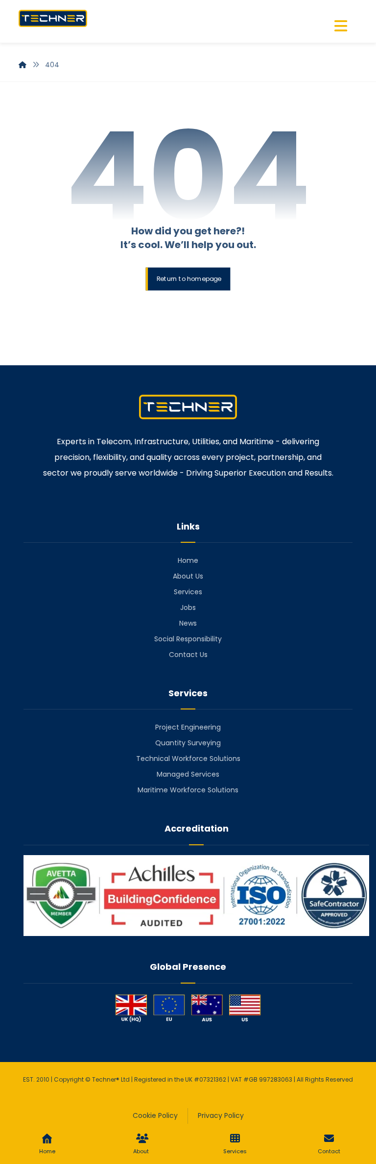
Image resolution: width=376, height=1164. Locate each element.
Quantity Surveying (188, 743)
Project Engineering (188, 727)
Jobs (188, 607)
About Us (188, 576)
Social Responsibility (188, 639)
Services (188, 592)
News (188, 623)
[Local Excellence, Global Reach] (53, 18)
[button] (340, 26)
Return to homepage (189, 279)
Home (188, 560)
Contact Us (188, 654)
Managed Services (188, 774)
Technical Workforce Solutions (188, 758)
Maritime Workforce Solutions (188, 790)
